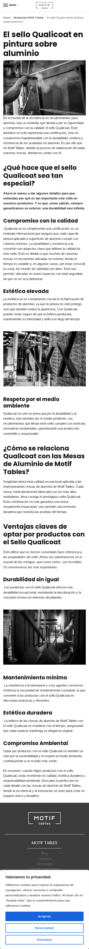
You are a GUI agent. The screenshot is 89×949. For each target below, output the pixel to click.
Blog (44, 853)
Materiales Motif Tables (29, 17)
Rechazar (44, 940)
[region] (44, 909)
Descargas (44, 864)
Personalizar (44, 928)
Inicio (6, 17)
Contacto (44, 859)
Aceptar (44, 916)
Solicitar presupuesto (44, 869)
